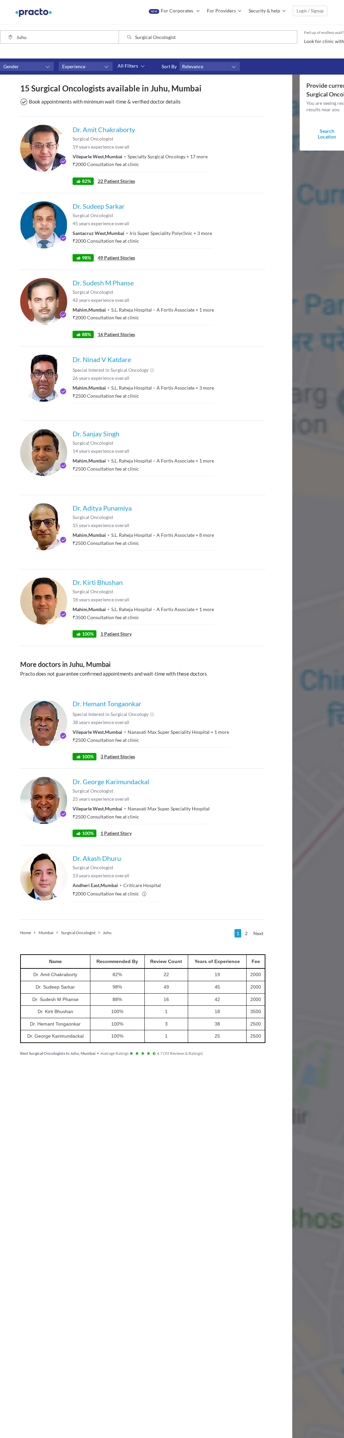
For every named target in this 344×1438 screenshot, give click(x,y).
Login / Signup (310, 10)
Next (258, 933)
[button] (27, 66)
